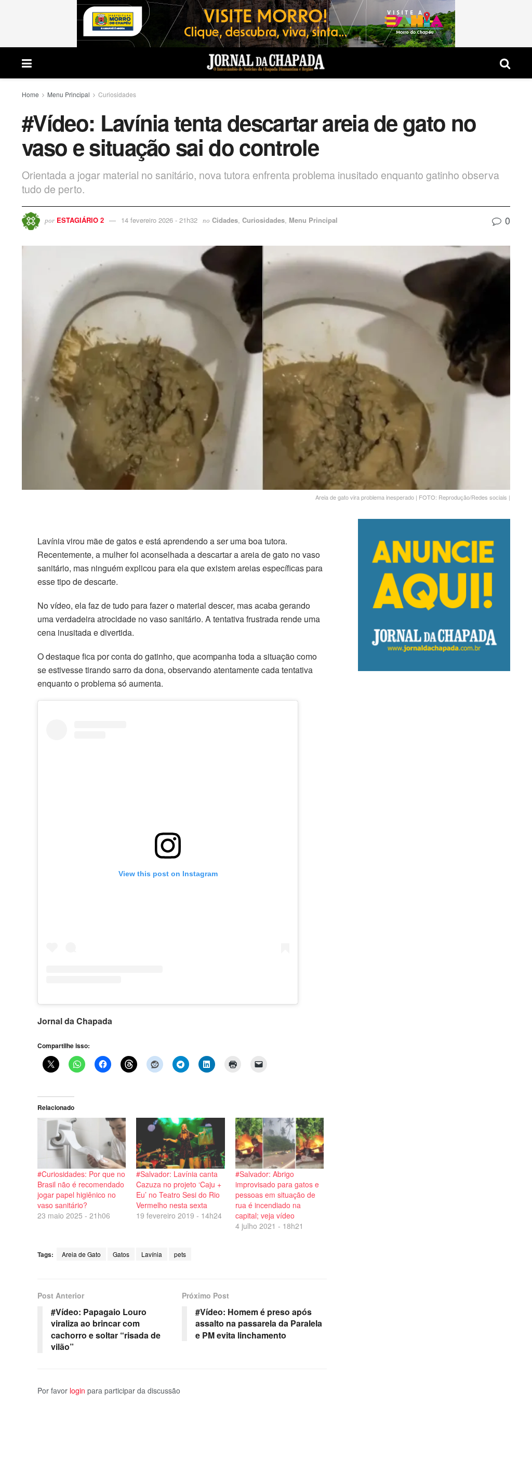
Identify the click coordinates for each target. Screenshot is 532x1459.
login (77, 1390)
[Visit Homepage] (265, 62)
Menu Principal (68, 94)
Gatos (121, 1254)
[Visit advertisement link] (266, 23)
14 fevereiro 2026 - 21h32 (159, 220)
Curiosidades (117, 94)
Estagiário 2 (80, 220)
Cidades (225, 220)
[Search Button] (505, 62)
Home (30, 94)
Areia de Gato (81, 1254)
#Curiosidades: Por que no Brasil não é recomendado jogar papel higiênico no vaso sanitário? (81, 1189)
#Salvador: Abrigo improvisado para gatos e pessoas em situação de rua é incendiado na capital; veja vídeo (277, 1195)
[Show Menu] (27, 62)
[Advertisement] (434, 1065)
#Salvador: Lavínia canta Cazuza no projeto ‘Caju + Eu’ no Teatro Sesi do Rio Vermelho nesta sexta (178, 1189)
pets (180, 1254)
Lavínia (151, 1254)
